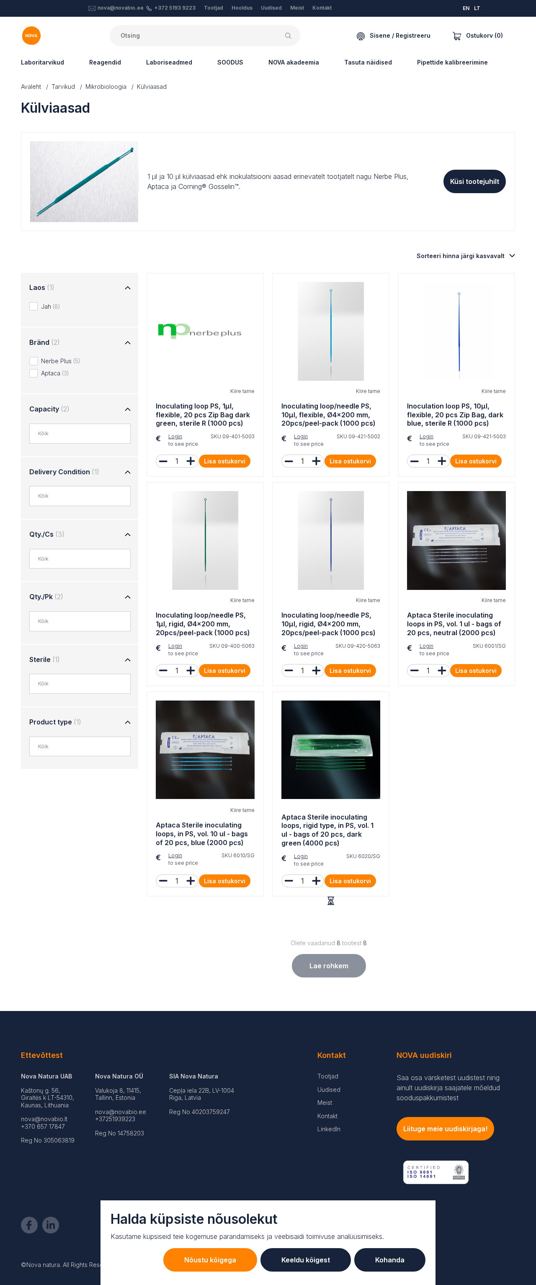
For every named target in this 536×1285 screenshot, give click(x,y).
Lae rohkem (328, 966)
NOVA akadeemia (293, 62)
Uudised (271, 8)
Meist (297, 8)
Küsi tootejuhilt (474, 181)
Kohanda (390, 1260)
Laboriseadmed (169, 62)
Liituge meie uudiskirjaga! (445, 1129)
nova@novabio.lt (44, 1118)
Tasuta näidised (368, 62)
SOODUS (230, 62)
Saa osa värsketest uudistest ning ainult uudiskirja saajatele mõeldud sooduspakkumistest (448, 1087)
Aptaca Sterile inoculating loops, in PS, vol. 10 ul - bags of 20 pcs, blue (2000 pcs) (202, 834)
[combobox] (84, 433)
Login (175, 436)
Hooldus (242, 8)
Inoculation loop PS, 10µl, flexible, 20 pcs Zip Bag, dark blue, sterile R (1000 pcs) (455, 415)
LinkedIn (328, 1128)
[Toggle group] (128, 288)
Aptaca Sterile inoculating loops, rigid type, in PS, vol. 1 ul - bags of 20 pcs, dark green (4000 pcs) (327, 830)
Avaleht (31, 86)
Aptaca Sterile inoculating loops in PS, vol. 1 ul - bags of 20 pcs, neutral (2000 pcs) (454, 624)
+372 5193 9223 (175, 8)
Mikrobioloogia (105, 86)
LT (477, 8)
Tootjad (213, 8)
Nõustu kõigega (210, 1260)
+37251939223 (115, 1118)
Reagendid (105, 62)
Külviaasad (152, 86)
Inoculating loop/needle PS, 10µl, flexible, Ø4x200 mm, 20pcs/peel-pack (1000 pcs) (328, 415)
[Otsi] (289, 35)
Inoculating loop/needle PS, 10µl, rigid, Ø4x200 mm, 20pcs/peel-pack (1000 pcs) (328, 624)
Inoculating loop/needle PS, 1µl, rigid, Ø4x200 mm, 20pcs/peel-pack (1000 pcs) (203, 624)
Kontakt (322, 8)
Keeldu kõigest (305, 1260)
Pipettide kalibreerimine (452, 62)
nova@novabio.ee (121, 8)
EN (466, 8)
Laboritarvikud (42, 62)
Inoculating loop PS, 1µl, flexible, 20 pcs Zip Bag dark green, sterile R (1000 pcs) (203, 415)
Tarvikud (63, 86)
